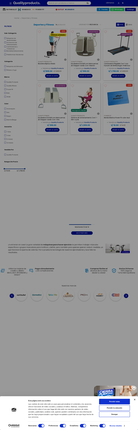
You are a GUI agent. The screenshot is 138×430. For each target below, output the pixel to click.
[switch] (63, 425)
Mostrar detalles (116, 426)
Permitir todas (114, 401)
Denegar (114, 414)
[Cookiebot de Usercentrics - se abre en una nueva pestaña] (14, 425)
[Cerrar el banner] (134, 399)
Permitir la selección (114, 408)
